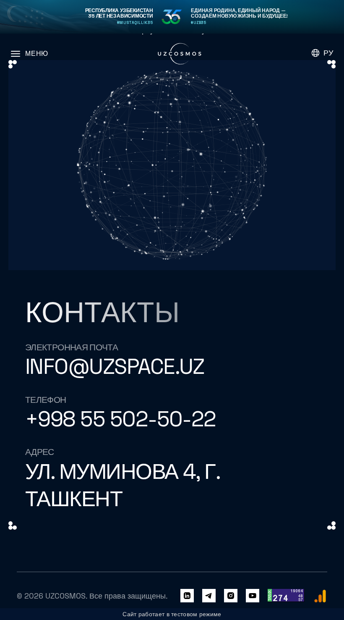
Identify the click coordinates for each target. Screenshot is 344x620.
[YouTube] (252, 596)
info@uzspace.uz (114, 366)
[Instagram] (230, 596)
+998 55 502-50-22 (120, 419)
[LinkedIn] (187, 596)
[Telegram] (209, 596)
